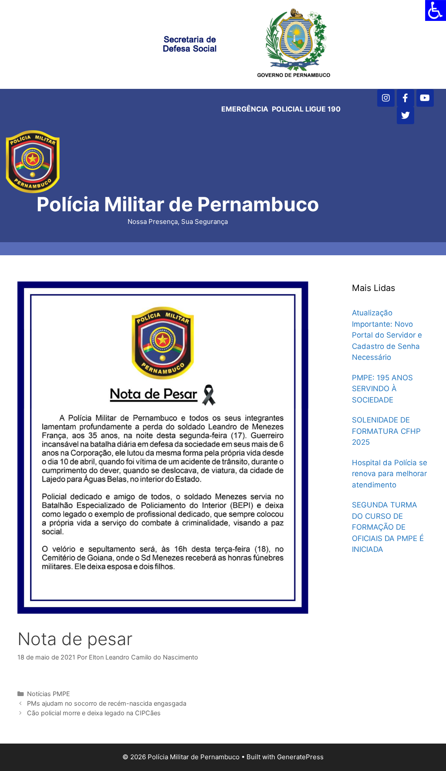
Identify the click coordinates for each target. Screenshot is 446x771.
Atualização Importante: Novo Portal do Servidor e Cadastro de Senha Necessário (387, 335)
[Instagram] (386, 98)
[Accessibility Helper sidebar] (435, 10)
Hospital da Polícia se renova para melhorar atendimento (389, 473)
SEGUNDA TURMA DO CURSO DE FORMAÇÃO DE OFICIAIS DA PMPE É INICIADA (388, 527)
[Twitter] (405, 115)
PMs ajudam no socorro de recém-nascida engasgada (106, 703)
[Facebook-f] (405, 98)
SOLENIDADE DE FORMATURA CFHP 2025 (386, 431)
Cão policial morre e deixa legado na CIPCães (94, 713)
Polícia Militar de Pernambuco (178, 204)
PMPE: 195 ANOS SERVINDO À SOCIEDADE (382, 388)
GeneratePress (300, 757)
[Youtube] (425, 98)
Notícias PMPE (48, 693)
